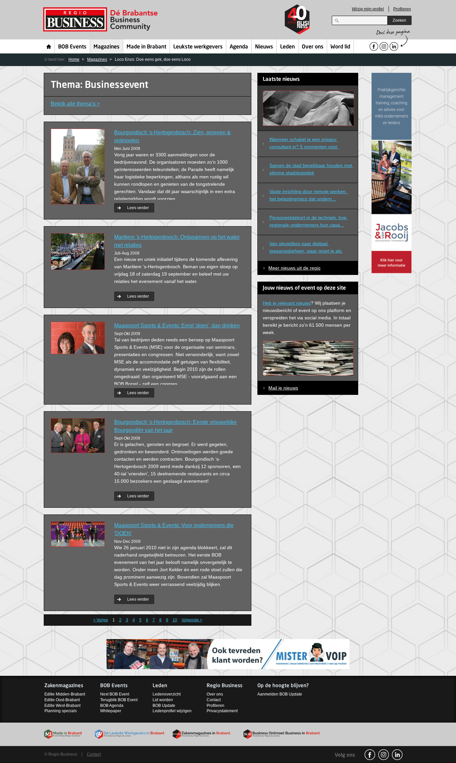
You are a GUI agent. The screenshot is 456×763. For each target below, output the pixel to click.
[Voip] (228, 653)
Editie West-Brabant (62, 705)
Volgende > (192, 620)
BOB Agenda (112, 705)
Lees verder (138, 207)
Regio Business (101, 19)
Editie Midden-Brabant (64, 694)
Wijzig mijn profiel (368, 9)
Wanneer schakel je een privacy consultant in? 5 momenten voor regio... (304, 144)
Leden (287, 47)
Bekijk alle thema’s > (75, 104)
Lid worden (163, 700)
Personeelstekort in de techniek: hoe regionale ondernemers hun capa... (308, 221)
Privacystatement (222, 711)
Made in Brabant (146, 47)
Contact (214, 700)
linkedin (397, 754)
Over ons (312, 47)
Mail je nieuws (283, 388)
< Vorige (100, 620)
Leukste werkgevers (198, 47)
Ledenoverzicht (167, 694)
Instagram (383, 754)
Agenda (239, 47)
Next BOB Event (114, 694)
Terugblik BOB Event (119, 700)
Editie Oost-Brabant (62, 700)
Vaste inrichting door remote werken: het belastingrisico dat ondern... (308, 195)
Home (49, 46)
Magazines (106, 47)
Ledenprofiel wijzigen (172, 711)
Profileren (402, 9)
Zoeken (399, 20)
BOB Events (72, 47)
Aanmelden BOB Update (279, 694)
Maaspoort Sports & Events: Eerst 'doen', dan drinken (177, 325)
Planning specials (60, 711)
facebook (370, 754)
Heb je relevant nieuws (287, 303)
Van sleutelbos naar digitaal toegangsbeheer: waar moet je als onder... (306, 248)
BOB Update (164, 705)
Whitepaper (110, 711)
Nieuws (264, 47)
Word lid (340, 47)
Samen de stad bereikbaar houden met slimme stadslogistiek (311, 169)
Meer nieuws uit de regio (294, 268)
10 (175, 620)
